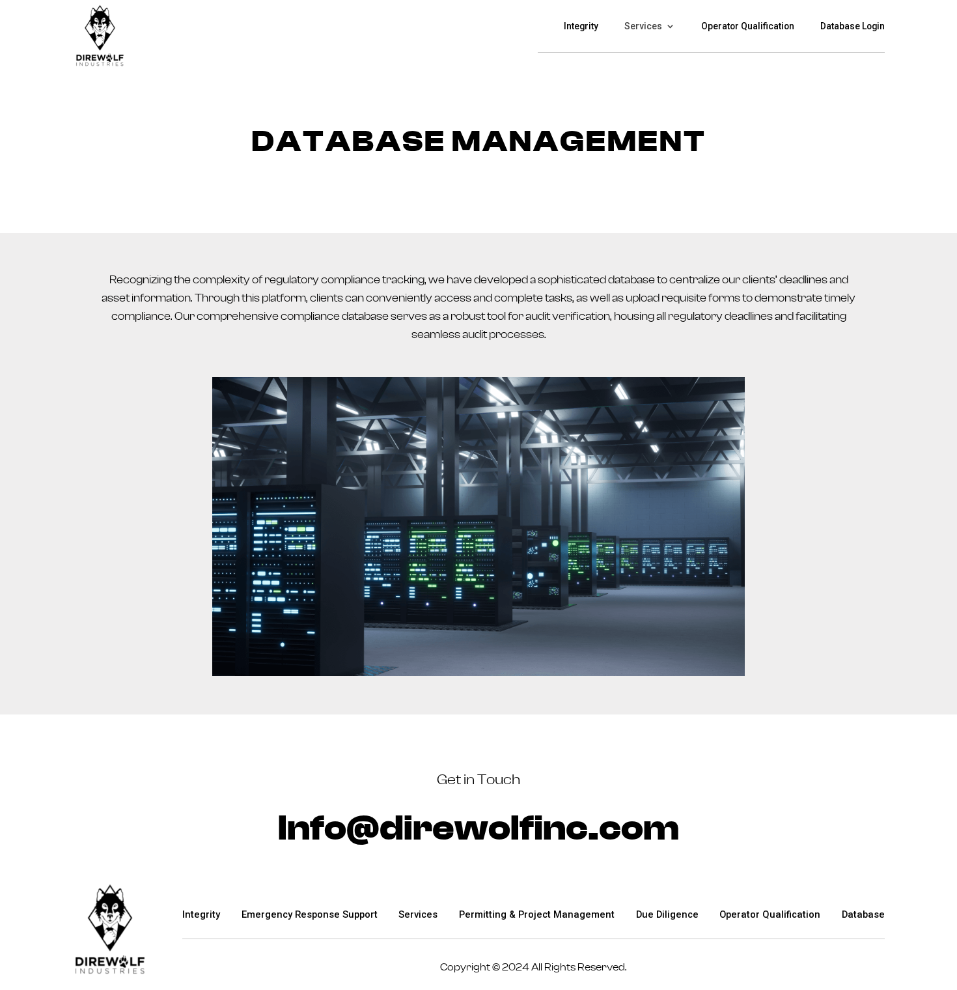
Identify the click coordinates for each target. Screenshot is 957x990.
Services (643, 26)
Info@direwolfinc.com (478, 829)
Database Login (852, 26)
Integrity (581, 26)
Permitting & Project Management (537, 914)
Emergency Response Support (310, 914)
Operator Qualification (747, 26)
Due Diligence (667, 914)
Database (863, 914)
